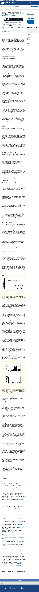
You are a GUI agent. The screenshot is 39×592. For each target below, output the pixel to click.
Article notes (9, 30)
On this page (28, 34)
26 (4, 126)
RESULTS (28, 38)
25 (3, 126)
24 (21, 121)
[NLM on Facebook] (3, 588)
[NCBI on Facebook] (11, 583)
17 (17, 86)
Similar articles (29, 27)
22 (5, 109)
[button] (30, 18)
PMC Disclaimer (7, 15)
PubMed (3, 497)
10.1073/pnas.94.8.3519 (20, 22)
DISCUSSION (28, 39)
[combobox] (21, 6)
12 (2, 436)
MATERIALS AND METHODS (30, 37)
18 (12, 84)
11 (17, 77)
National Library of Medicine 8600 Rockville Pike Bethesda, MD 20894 (14, 587)
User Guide (16, 8)
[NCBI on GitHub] (28, 583)
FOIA (22, 587)
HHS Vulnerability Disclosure (25, 588)
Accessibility (36, 587)
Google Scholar (15, 483)
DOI (23, 496)
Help (35, 586)
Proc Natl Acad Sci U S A (5, 22)
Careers (35, 588)
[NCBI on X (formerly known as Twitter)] (2, 583)
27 (17, 196)
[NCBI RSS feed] (37, 583)
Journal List (12, 8)
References (28, 43)
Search (32, 2)
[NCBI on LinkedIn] (19, 583)
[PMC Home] (5, 6)
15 (23, 87)
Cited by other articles (30, 29)
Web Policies (23, 586)
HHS (19, 590)
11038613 (9, 31)
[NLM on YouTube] (5, 588)
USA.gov (22, 590)
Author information (4, 30)
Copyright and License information (16, 30)
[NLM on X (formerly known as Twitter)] (2, 588)
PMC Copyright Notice (13, 15)
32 (7, 409)
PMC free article (21, 527)
